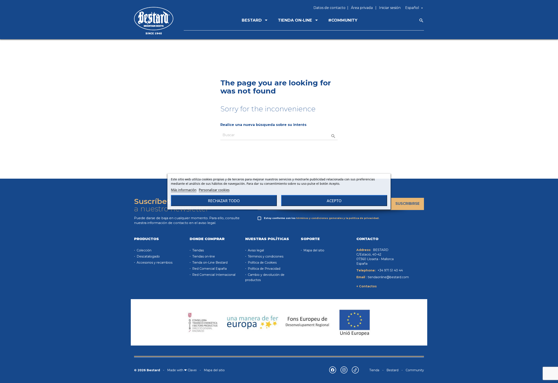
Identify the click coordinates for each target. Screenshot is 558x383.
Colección (143, 250)
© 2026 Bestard (147, 370)
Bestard (392, 370)
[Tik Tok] (355, 369)
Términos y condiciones (265, 256)
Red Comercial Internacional (213, 275)
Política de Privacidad (263, 269)
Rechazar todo (224, 200)
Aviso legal (255, 250)
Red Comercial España (209, 269)
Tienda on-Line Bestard (209, 262)
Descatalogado (148, 256)
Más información (183, 190)
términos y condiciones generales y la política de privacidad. (337, 218)
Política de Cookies (262, 262)
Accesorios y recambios (154, 262)
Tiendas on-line (203, 256)
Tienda (374, 370)
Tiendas (197, 250)
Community (415, 370)
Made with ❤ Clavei (182, 370)
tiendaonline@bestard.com (388, 277)
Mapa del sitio (313, 250)
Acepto (334, 200)
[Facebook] (332, 369)
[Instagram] (343, 369)
